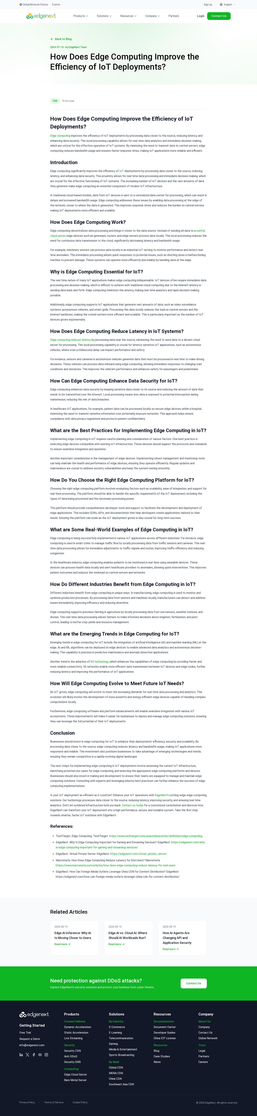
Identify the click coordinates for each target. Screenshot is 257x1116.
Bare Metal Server (75, 1080)
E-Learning (115, 1032)
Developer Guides (164, 1032)
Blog (156, 1050)
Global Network (207, 1038)
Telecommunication (121, 1038)
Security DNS (72, 1062)
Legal (201, 1050)
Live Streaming (73, 1038)
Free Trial (25, 1032)
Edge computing (60, 135)
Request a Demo (29, 1039)
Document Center (165, 1027)
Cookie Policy (80, 1102)
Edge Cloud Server (75, 1074)
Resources (126, 16)
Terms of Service (53, 1102)
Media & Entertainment (123, 1049)
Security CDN (72, 1050)
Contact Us (218, 16)
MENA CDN (116, 1073)
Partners (174, 16)
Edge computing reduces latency (70, 340)
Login (200, 16)
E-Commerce (117, 1027)
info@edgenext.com (31, 1045)
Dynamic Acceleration (77, 1027)
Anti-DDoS (70, 1056)
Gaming (113, 1043)
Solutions (102, 16)
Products (79, 16)
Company (151, 16)
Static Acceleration (76, 1032)
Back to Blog (63, 39)
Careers (203, 1062)
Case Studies (162, 1056)
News (157, 1062)
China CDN (115, 1078)
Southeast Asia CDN (121, 1084)
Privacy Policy (27, 1102)
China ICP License (165, 1038)
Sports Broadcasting (121, 1055)
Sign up (208, 4)
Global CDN (116, 1067)
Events (56, 4)
